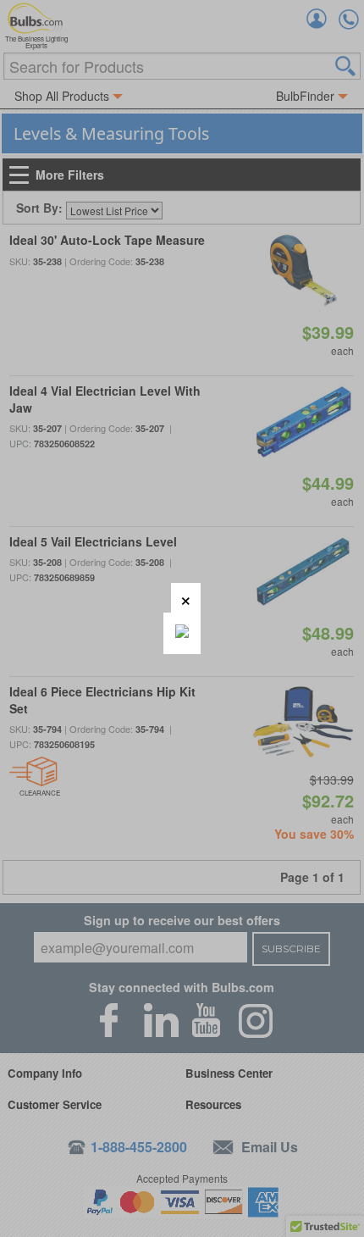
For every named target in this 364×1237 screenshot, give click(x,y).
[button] (186, 598)
